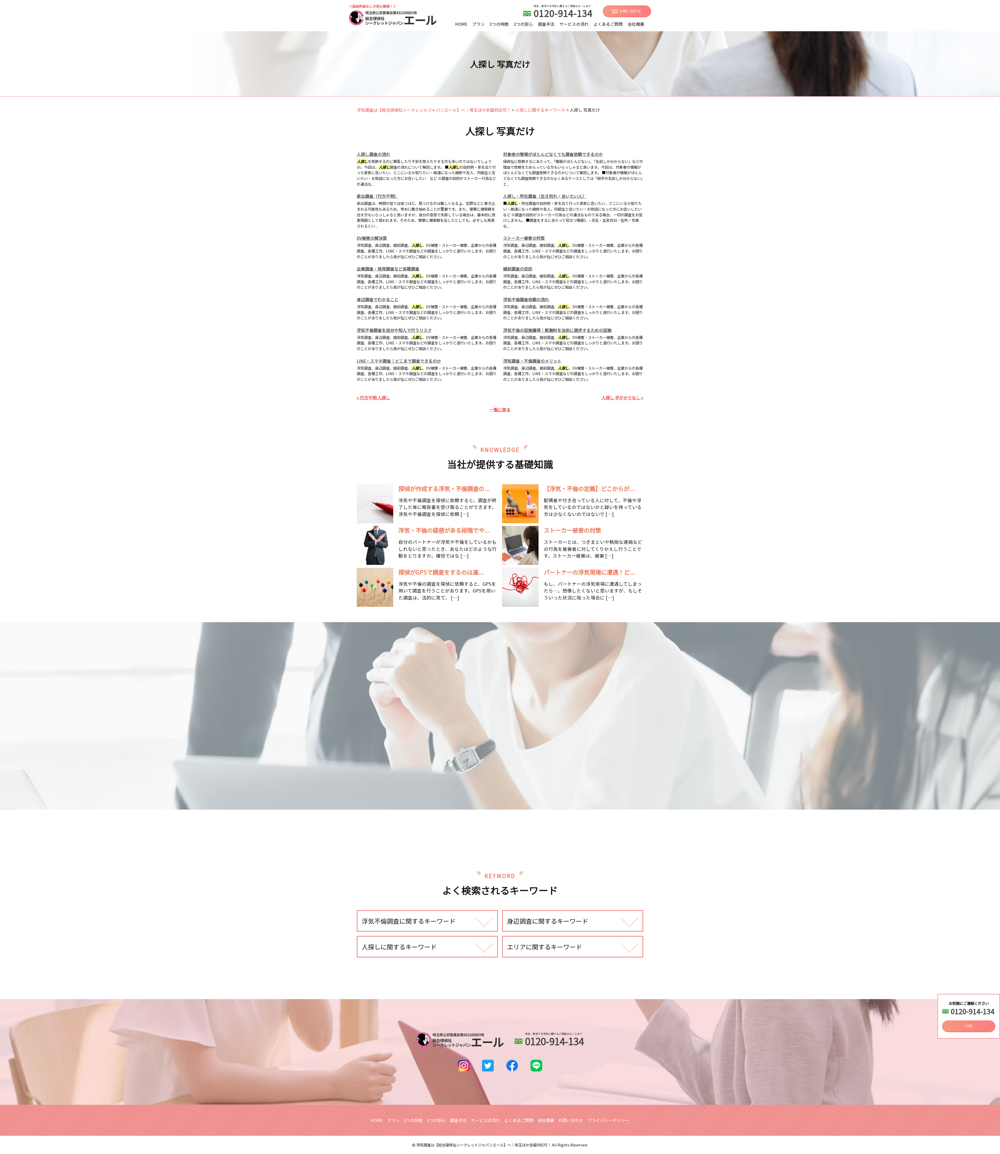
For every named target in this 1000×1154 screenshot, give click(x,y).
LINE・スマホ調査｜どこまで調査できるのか (399, 361)
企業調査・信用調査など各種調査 (388, 269)
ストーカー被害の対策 (524, 238)
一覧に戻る (500, 409)
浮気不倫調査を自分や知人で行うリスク (394, 330)
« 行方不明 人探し (373, 397)
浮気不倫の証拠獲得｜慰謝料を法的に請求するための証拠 (557, 330)
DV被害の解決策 (372, 238)
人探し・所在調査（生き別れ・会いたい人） (544, 196)
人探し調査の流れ (373, 154)
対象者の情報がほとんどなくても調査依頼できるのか (553, 154)
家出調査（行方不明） (377, 196)
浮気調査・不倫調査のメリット (532, 361)
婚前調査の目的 (517, 269)
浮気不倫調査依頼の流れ (526, 299)
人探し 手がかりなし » (622, 397)
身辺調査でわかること (377, 299)
